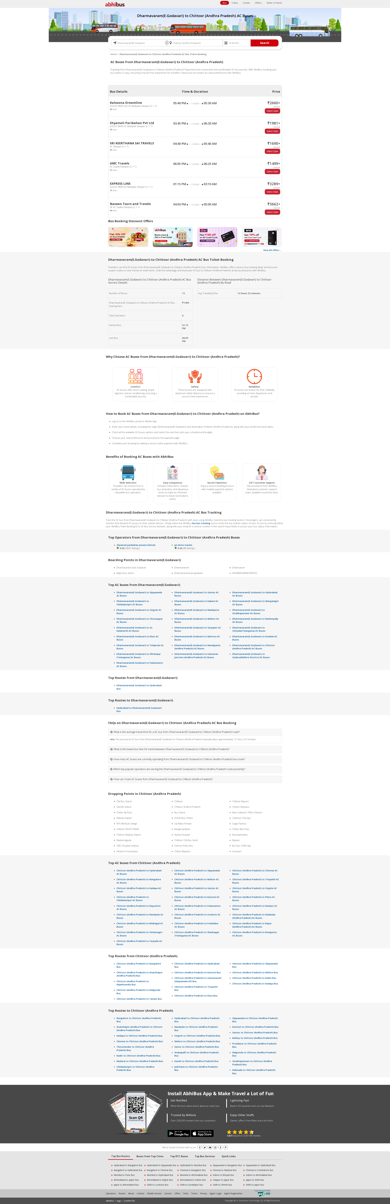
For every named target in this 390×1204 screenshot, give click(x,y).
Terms (194, 1193)
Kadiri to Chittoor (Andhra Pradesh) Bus (138, 1055)
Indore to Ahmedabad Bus (259, 1175)
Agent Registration (233, 1193)
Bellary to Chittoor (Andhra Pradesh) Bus (255, 1037)
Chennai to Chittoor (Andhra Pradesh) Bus (140, 1041)
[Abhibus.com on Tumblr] (220, 1147)
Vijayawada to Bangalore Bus (227, 1165)
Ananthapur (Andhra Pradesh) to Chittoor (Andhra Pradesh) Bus (140, 1028)
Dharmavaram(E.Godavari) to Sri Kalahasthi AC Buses (134, 629)
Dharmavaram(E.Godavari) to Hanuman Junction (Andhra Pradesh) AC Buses (196, 655)
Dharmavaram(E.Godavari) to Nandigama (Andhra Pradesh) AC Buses (197, 647)
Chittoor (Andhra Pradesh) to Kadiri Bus (254, 977)
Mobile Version (154, 1193)
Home (113, 54)
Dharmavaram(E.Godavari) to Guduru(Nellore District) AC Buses (251, 655)
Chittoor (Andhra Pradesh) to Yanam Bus (139, 998)
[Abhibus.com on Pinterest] (225, 1147)
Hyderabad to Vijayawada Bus (161, 1165)
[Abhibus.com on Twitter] (205, 1147)
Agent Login (216, 1193)
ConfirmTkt (129, 1200)
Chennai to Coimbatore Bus (259, 1170)
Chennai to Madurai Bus (225, 1170)
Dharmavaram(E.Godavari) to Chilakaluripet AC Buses (133, 602)
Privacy (203, 1193)
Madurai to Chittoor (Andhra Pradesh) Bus (140, 1061)
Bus (225, 2)
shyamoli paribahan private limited (136, 544)
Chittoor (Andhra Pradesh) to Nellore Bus (255, 972)
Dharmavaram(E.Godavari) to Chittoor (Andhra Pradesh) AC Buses (253, 647)
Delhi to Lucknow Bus (157, 1184)
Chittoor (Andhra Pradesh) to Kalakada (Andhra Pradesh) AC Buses (253, 916)
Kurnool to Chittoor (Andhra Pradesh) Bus (255, 1026)
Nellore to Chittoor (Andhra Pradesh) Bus (197, 1041)
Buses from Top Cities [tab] (149, 1156)
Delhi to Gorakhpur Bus (191, 1184)
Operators (111, 1193)
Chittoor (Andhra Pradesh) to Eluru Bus (196, 995)
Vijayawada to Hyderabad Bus (260, 1165)
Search (264, 43)
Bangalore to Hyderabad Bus (128, 1170)
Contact (140, 1193)
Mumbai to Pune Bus (124, 1175)
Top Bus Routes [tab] (120, 1156)
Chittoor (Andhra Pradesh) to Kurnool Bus (197, 972)
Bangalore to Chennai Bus (160, 1170)
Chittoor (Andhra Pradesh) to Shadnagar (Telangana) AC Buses (196, 934)
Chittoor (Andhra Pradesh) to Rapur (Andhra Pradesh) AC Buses (252, 925)
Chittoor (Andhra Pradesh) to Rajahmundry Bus (133, 983)
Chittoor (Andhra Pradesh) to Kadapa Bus (255, 983)
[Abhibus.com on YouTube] (210, 1147)
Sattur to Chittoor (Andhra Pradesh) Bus (196, 1046)
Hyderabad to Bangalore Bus (128, 1165)
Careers (168, 1193)
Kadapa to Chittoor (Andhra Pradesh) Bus (139, 1035)
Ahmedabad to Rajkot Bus (160, 1179)
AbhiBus (110, 1200)
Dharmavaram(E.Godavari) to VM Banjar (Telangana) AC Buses (139, 655)
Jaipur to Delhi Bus (255, 1179)
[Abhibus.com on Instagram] (215, 1147)
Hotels (246, 2)
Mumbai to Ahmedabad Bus (194, 1175)
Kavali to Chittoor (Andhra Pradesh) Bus (196, 1061)
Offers (258, 2)
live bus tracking (201, 523)
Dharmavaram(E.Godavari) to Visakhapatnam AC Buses (248, 611)
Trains (234, 2)
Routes (122, 1193)
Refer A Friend (274, 2)
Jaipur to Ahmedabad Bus (126, 1184)
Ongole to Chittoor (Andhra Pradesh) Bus (197, 1035)
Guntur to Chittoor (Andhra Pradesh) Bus (255, 1032)
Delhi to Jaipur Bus (255, 1184)
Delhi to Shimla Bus (222, 1184)
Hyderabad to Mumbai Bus (193, 1165)
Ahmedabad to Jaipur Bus (126, 1179)
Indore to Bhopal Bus (223, 1175)
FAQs (185, 1193)
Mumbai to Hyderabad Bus (160, 1175)
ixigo (119, 1200)
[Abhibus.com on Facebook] (199, 1147)
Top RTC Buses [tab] (179, 1156)
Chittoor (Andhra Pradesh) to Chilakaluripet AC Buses (133, 898)
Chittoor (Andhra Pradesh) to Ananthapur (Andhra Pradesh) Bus (140, 974)
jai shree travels (183, 544)
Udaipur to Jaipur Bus (223, 1179)
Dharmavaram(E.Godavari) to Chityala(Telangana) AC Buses (249, 629)
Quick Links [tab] (229, 1156)
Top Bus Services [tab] (205, 1156)
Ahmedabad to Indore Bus (193, 1179)
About (131, 1193)
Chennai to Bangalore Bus (193, 1170)
